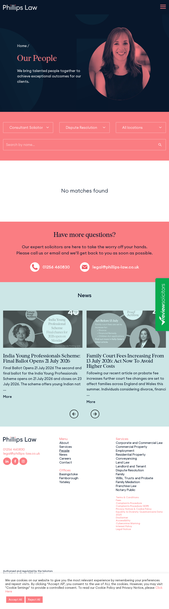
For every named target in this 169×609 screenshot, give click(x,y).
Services (65, 446)
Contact (65, 462)
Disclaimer (122, 517)
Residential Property (131, 454)
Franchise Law (126, 486)
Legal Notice (123, 529)
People (64, 450)
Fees (118, 500)
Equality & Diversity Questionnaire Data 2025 (139, 513)
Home (22, 46)
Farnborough (68, 478)
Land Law (122, 462)
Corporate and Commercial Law (139, 442)
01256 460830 (56, 267)
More (7, 396)
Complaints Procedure (129, 503)
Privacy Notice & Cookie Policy (134, 508)
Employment (125, 450)
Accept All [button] (15, 599)
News (63, 454)
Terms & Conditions (127, 497)
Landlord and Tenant (131, 466)
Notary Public (125, 489)
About (64, 442)
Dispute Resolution (130, 470)
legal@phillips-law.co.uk (116, 267)
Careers (65, 458)
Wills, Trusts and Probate (134, 478)
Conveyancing (126, 458)
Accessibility (123, 520)
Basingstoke (68, 474)
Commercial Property (131, 446)
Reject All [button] (34, 599)
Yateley (64, 482)
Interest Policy (124, 526)
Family (120, 474)
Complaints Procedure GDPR (132, 505)
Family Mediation (128, 482)
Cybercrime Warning (128, 523)
